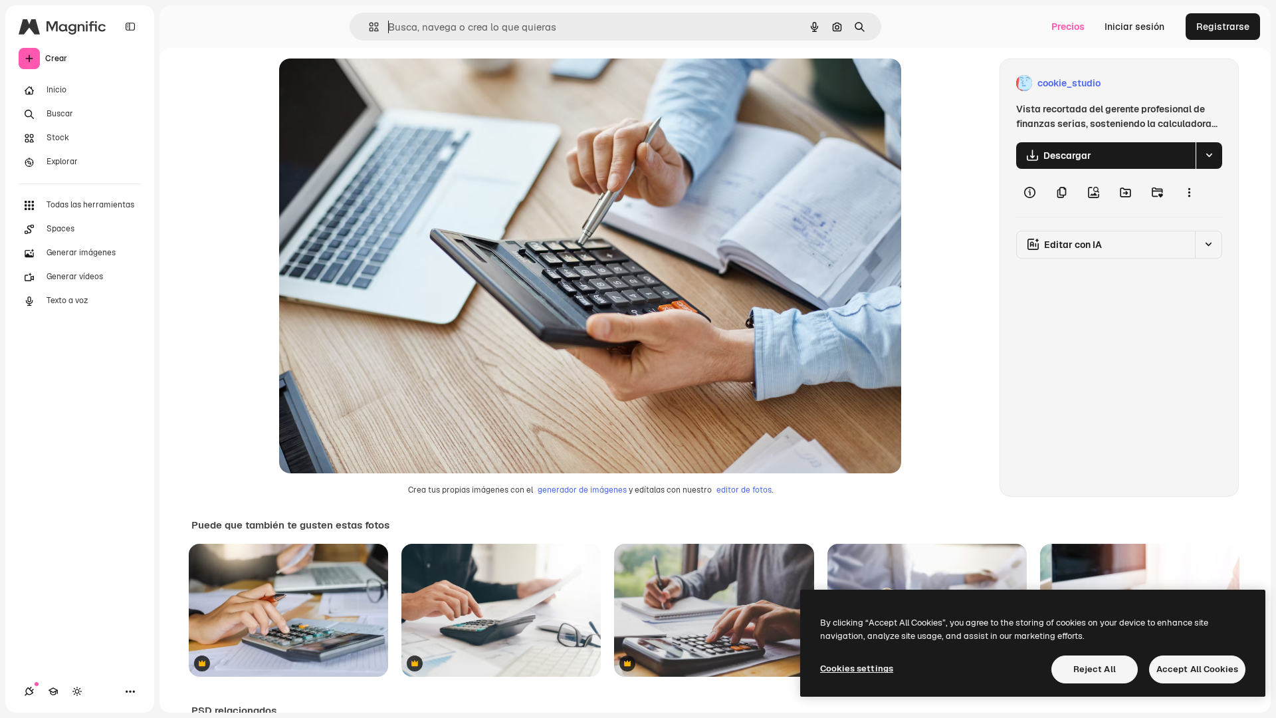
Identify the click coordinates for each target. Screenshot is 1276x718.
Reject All (1094, 669)
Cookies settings (856, 668)
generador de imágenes (582, 490)
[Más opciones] (1189, 193)
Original (364, 83)
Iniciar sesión (1134, 27)
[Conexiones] (29, 691)
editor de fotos (744, 490)
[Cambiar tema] (77, 691)
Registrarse (1222, 27)
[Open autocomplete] (368, 27)
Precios (1068, 27)
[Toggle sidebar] (130, 26)
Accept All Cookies (1197, 669)
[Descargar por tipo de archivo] (1209, 155)
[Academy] (53, 691)
